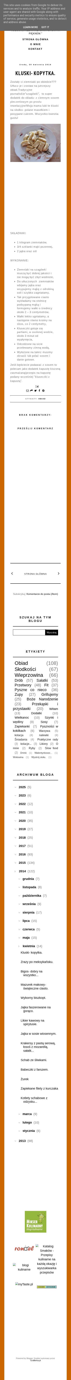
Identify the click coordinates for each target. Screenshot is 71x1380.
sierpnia (28, 912)
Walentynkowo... (43, 752)
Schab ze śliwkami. (34, 1060)
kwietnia (29, 946)
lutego (27, 1122)
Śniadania (21, 739)
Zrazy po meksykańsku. (37, 962)
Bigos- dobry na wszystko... (31, 973)
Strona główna (35, 39)
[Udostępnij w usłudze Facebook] (39, 391)
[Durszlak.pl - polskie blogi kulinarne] (24, 1269)
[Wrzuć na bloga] (31, 391)
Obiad (42, 399)
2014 (22, 871)
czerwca (29, 929)
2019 (22, 829)
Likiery (44, 743)
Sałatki (42, 680)
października (32, 895)
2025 (22, 787)
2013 (22, 1141)
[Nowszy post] (12, 573)
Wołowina (18, 757)
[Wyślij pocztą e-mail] (27, 391)
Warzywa (44, 730)
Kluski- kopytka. (35, 73)
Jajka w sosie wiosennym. (38, 1033)
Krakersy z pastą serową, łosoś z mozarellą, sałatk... (38, 1047)
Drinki (23, 752)
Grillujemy (49, 694)
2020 (22, 820)
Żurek (25, 1079)
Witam (53, 709)
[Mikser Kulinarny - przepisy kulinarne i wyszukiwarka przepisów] (35, 1231)
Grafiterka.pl (35, 1360)
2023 (22, 795)
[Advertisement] (36, 534)
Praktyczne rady (47, 739)
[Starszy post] (59, 573)
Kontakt (35, 49)
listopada (29, 887)
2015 (22, 862)
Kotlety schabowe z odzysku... (34, 1100)
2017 (22, 846)
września (29, 904)
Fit (46, 685)
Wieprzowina (29, 675)
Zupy (19, 694)
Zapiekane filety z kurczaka (39, 1088)
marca (27, 1114)
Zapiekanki (22, 726)
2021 (22, 812)
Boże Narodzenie (42, 699)
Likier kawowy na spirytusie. (32, 1022)
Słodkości (25, 669)
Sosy (44, 722)
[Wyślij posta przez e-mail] (36, 386)
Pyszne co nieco (31, 690)
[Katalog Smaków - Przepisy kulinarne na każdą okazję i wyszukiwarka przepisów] (47, 1272)
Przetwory (23, 685)
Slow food (51, 748)
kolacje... (26, 743)
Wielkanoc (22, 717)
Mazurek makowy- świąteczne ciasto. (34, 986)
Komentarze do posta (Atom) (42, 594)
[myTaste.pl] (24, 1284)
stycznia (29, 1131)
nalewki (44, 735)
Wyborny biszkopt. (33, 998)
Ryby (32, 748)
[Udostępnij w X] (35, 391)
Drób (19, 680)
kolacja (19, 735)
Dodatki (36, 713)
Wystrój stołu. (38, 757)
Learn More (30, 27)
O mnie (35, 44)
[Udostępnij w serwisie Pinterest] (43, 391)
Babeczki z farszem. (34, 1069)
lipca (26, 921)
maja (26, 937)
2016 (22, 854)
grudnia (28, 879)
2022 (22, 804)
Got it (45, 27)
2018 (22, 837)
